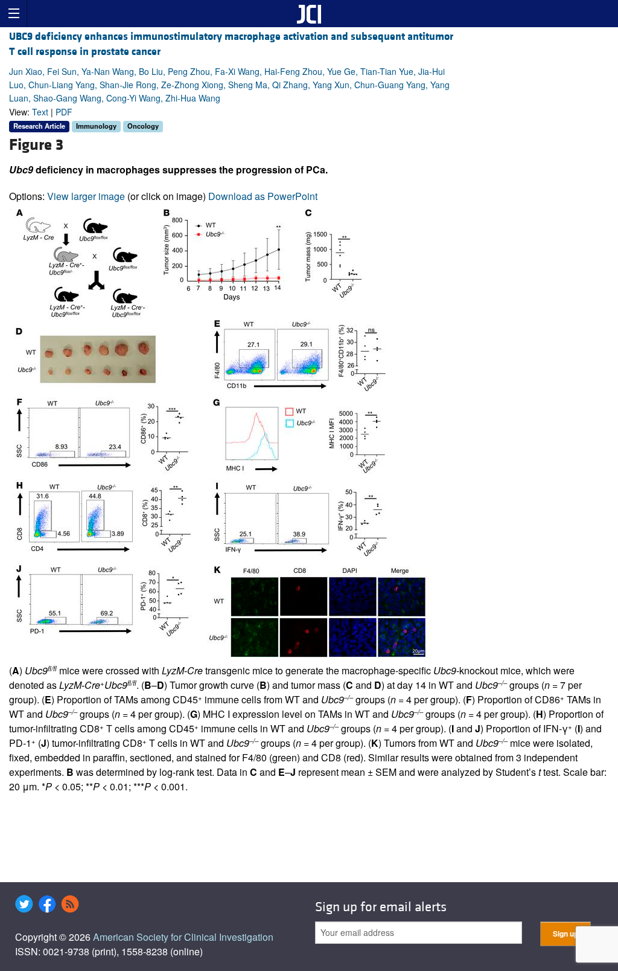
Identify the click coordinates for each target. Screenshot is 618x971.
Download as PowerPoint (262, 196)
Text (40, 112)
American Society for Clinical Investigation (183, 937)
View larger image (86, 196)
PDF (64, 112)
